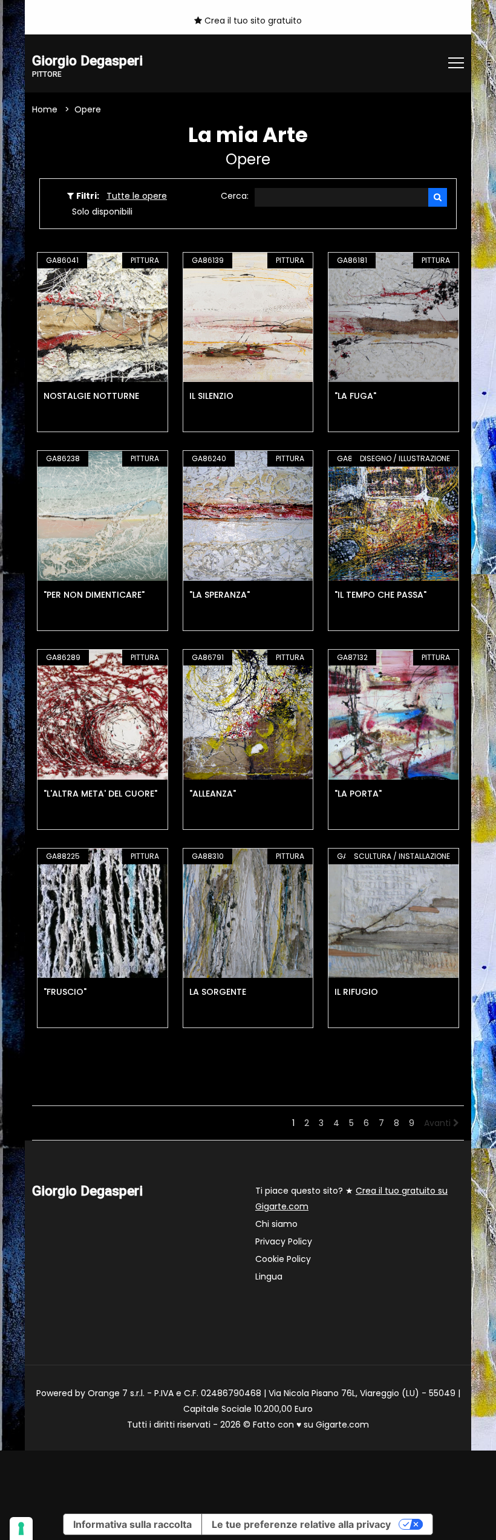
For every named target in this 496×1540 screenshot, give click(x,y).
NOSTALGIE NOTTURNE (91, 396)
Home (44, 109)
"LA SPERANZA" (219, 595)
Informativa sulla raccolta (132, 1524)
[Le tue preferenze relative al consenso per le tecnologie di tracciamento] (21, 1528)
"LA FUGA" (355, 396)
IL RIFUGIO (356, 992)
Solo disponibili (102, 211)
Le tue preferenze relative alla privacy (301, 1524)
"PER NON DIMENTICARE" (94, 595)
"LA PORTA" (358, 794)
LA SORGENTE (217, 992)
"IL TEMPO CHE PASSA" (380, 595)
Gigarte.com (342, 1425)
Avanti (438, 1123)
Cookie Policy (283, 1259)
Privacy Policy (283, 1241)
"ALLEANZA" (212, 794)
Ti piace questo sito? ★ (351, 1198)
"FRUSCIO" (65, 992)
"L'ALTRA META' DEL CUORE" (100, 794)
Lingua (268, 1276)
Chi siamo (276, 1224)
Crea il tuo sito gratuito (252, 21)
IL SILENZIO (211, 396)
